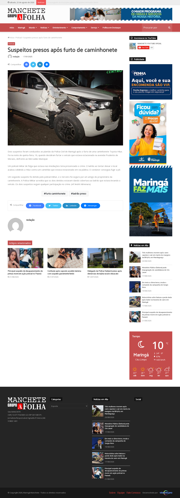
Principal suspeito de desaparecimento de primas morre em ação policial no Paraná (83, 2)
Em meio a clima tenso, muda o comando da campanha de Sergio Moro (155, 287)
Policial (19, 37)
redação (16, 56)
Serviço (94, 27)
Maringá (21, 27)
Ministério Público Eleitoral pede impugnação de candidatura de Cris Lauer (155, 272)
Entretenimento (59, 27)
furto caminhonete (55, 193)
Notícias (43, 27)
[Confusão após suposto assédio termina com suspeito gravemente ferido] (65, 258)
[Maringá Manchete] (26, 14)
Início (12, 27)
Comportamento (78, 27)
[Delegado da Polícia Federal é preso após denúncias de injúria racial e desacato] (105, 258)
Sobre (112, 494)
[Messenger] (47, 64)
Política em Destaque (112, 27)
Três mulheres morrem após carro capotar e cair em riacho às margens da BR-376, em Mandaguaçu (156, 257)
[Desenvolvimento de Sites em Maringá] (165, 494)
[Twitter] (33, 64)
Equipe (121, 494)
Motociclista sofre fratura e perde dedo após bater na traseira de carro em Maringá (157, 302)
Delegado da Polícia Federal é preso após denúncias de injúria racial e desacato (104, 272)
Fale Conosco (133, 494)
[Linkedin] (40, 64)
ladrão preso (79, 193)
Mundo (32, 27)
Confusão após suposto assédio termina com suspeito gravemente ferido (64, 272)
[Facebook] (26, 64)
